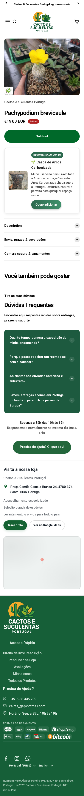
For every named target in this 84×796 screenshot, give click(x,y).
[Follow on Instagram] (17, 758)
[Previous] (6, 3)
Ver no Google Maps (47, 525)
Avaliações (22, 667)
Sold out (42, 136)
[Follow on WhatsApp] (28, 758)
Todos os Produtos (22, 681)
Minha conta (22, 674)
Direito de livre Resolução (22, 653)
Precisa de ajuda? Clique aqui (42, 447)
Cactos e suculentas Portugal (25, 102)
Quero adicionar (46, 204)
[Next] (79, 3)
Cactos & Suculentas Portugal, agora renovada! (42, 4)
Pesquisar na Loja (22, 660)
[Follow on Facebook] (6, 758)
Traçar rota (15, 525)
